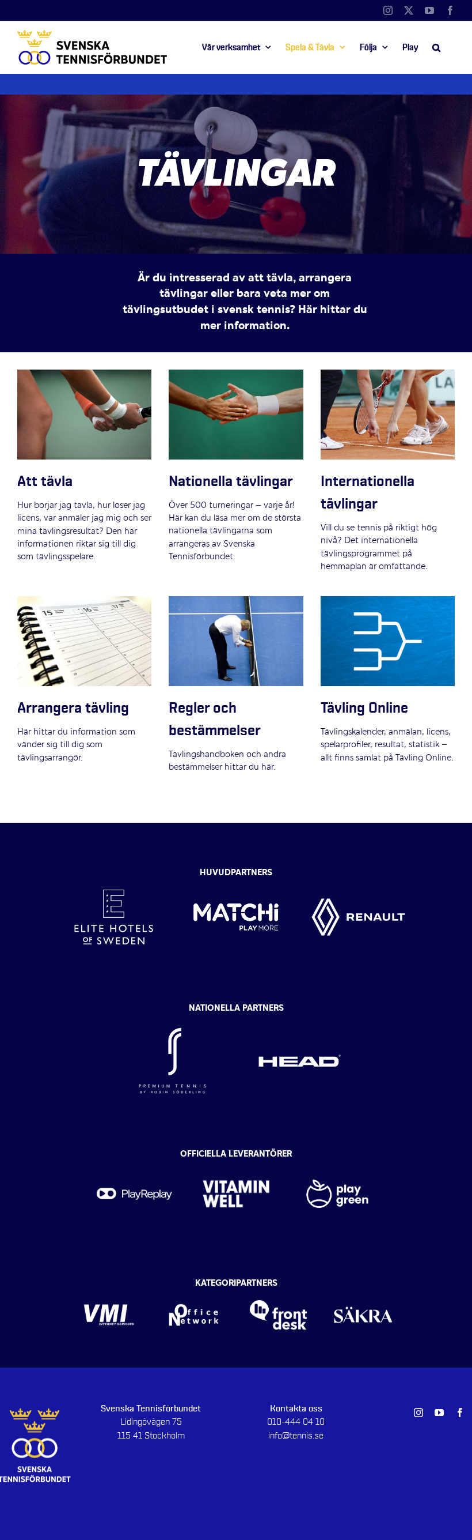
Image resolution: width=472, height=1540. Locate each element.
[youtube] (439, 1412)
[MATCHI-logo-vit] (236, 870)
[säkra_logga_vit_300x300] (362, 1287)
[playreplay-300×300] (134, 1157)
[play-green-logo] (337, 1157)
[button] (436, 47)
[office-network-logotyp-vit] (193, 1287)
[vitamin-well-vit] (236, 1157)
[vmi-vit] (108, 1287)
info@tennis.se (295, 1435)
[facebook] (460, 1412)
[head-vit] (299, 1011)
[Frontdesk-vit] (278, 1287)
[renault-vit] (358, 870)
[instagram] (418, 1412)
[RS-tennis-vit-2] (172, 1011)
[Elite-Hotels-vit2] (113, 870)
